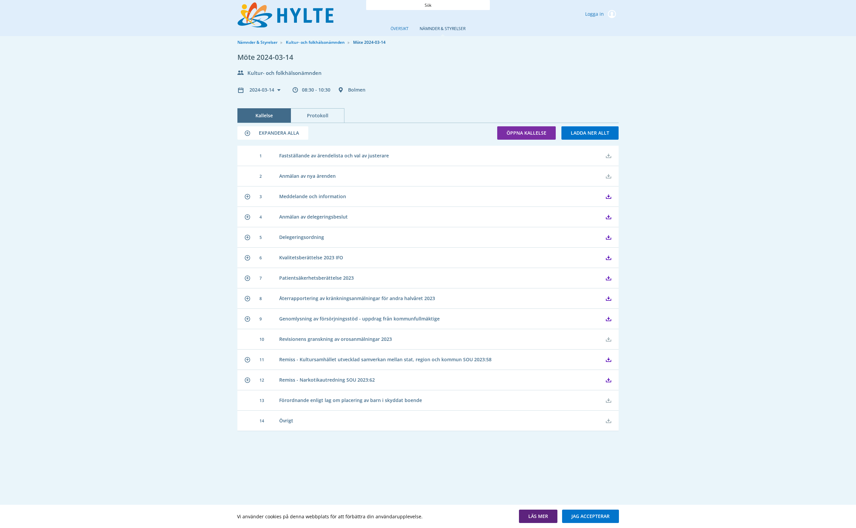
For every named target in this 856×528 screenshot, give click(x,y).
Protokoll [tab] (317, 115)
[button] (272, 133)
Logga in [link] (595, 14)
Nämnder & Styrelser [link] (257, 42)
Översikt (400, 28)
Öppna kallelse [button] (526, 133)
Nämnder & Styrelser (442, 28)
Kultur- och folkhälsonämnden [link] (315, 42)
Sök (428, 5)
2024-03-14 (262, 90)
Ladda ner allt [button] (590, 133)
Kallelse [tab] (264, 115)
